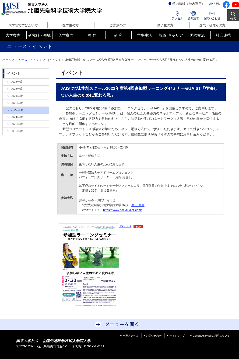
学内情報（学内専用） (188, 4)
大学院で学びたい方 (23, 25)
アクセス (177, 18)
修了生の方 (165, 25)
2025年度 (17, 88)
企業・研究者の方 (212, 25)
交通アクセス (130, 335)
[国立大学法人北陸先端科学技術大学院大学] (52, 9)
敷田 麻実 (137, 205)
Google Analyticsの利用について (211, 335)
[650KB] (125, 226)
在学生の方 (70, 25)
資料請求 (193, 18)
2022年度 (17, 110)
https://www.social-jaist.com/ (122, 210)
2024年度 (17, 96)
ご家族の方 (118, 25)
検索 (233, 18)
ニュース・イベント (28, 60)
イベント (13, 73)
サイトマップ (177, 335)
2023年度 (17, 103)
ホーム (6, 60)
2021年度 (17, 117)
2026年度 (17, 81)
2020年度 (17, 124)
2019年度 (17, 131)
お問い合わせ (212, 18)
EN (218, 4)
